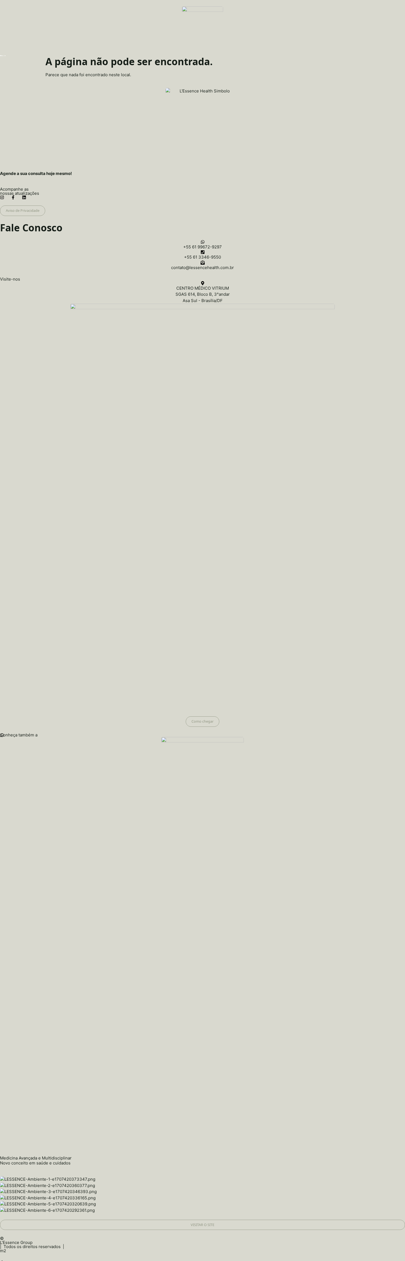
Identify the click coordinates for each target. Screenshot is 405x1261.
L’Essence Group (16, 1242)
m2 (3, 1250)
